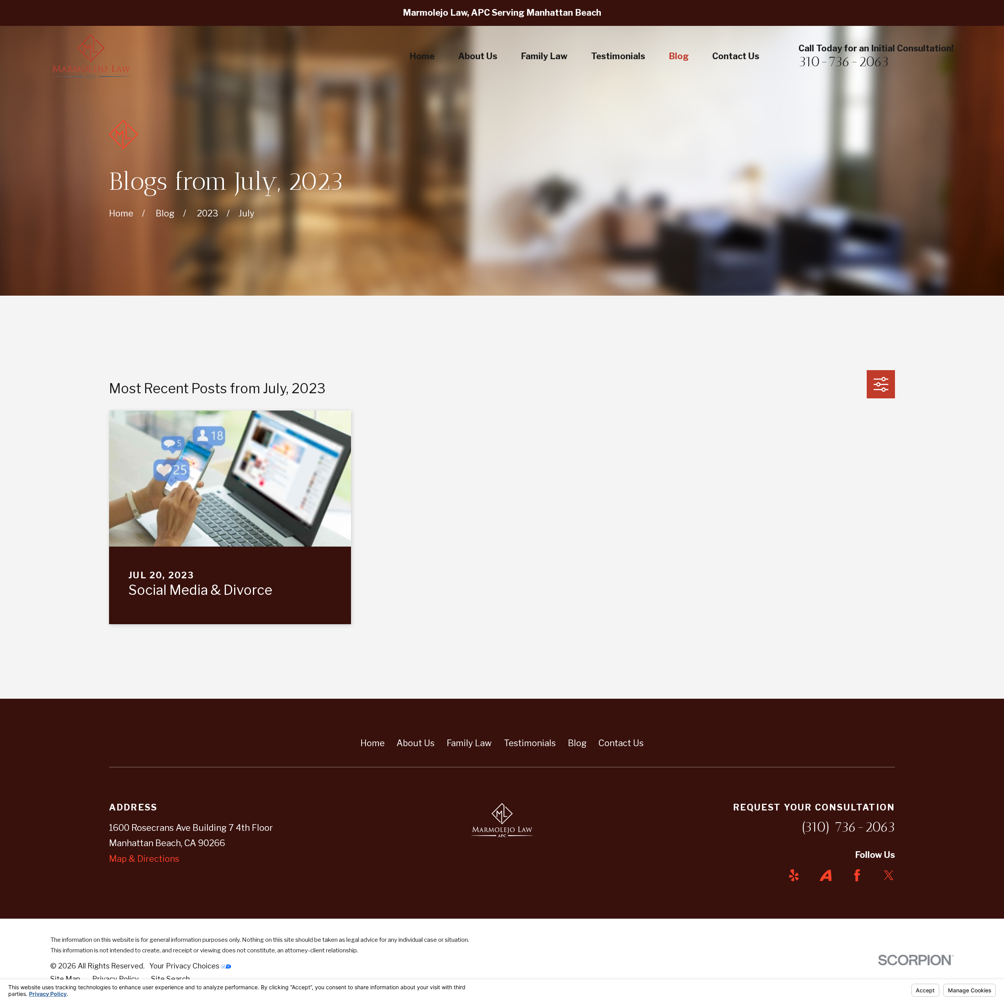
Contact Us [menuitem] (735, 56)
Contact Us (621, 743)
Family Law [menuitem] (544, 56)
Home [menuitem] (422, 56)
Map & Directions (144, 859)
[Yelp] (794, 875)
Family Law (469, 743)
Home (372, 743)
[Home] (91, 56)
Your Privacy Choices (185, 965)
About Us (416, 743)
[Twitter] (889, 875)
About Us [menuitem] (477, 56)
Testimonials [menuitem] (618, 56)
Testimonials (530, 743)
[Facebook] (857, 875)
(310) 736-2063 (848, 827)
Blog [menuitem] (679, 56)
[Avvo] (826, 875)
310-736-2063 (843, 61)
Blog (577, 743)
